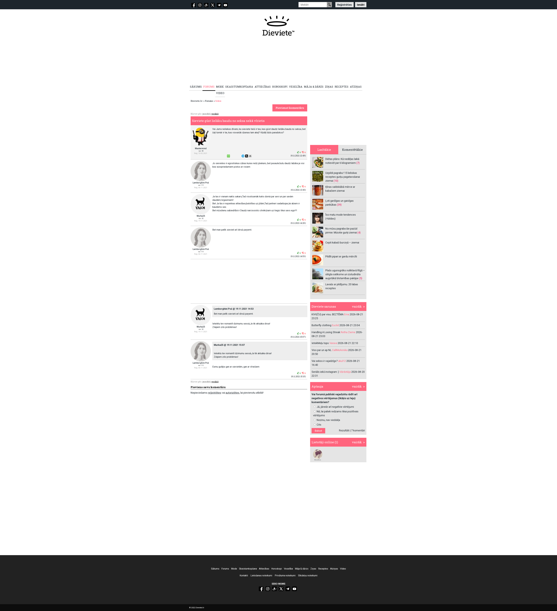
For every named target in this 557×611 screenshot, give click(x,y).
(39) (339, 204)
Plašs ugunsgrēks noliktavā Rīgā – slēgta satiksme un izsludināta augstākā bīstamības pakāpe (345, 274)
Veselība (288, 568)
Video (343, 568)
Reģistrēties (344, 4)
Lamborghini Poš (201, 183)
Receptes (323, 568)
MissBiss (317, 460)
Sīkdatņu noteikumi (307, 575)
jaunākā (206, 113)
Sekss (218, 101)
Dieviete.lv (196, 101)
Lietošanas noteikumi (261, 575)
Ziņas (313, 568)
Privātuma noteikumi (285, 575)
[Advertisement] (277, 60)
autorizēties (232, 392)
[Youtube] (225, 5)
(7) (358, 162)
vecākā (214, 113)
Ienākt (361, 4)
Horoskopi (276, 568)
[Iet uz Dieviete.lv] (278, 26)
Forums (209, 101)
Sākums (215, 568)
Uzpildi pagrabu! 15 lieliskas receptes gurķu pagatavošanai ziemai (342, 176)
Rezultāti (344, 430)
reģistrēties (214, 392)
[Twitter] (212, 5)
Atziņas (334, 568)
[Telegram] (219, 5)
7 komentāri (358, 430)
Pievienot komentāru (290, 108)
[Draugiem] (206, 5)
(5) (360, 278)
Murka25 (201, 216)
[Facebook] (193, 5)
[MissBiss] (317, 454)
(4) (359, 232)
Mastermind (201, 148)
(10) (336, 180)
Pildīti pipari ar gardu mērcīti (341, 256)
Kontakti (244, 575)
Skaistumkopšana (248, 568)
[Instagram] (200, 5)
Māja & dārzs (301, 568)
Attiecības (264, 568)
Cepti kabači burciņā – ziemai (342, 242)
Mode (234, 568)
